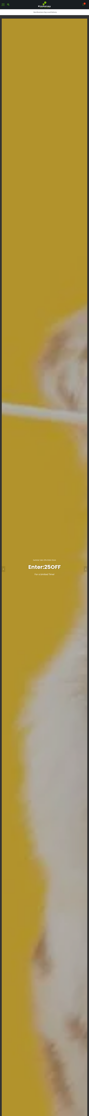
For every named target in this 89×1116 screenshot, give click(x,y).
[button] (3, 569)
